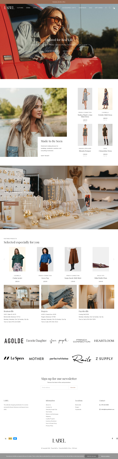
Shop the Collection (52, 51)
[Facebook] (112, 438)
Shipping (48, 416)
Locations (78, 400)
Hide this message (91, 456)
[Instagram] (117, 438)
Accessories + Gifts (69, 7)
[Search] (110, 7)
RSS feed (74, 448)
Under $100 (82, 7)
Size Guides (49, 412)
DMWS (66, 448)
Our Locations (67, 51)
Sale (90, 7)
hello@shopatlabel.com (107, 409)
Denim (28, 7)
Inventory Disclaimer (51, 421)
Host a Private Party (51, 423)
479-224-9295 (105, 405)
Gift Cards (99, 7)
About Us (48, 405)
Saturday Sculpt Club (51, 409)
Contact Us (49, 407)
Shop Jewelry (11, 203)
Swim (42, 7)
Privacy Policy (49, 425)
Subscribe (72, 387)
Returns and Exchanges (52, 414)
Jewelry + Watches (52, 7)
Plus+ (70, 448)
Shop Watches (27, 203)
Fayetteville (78, 409)
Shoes (35, 7)
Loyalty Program (50, 418)
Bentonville (78, 405)
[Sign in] (106, 7)
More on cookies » (105, 456)
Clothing (20, 7)
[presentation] (4, 259)
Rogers (77, 407)
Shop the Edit (45, 155)
